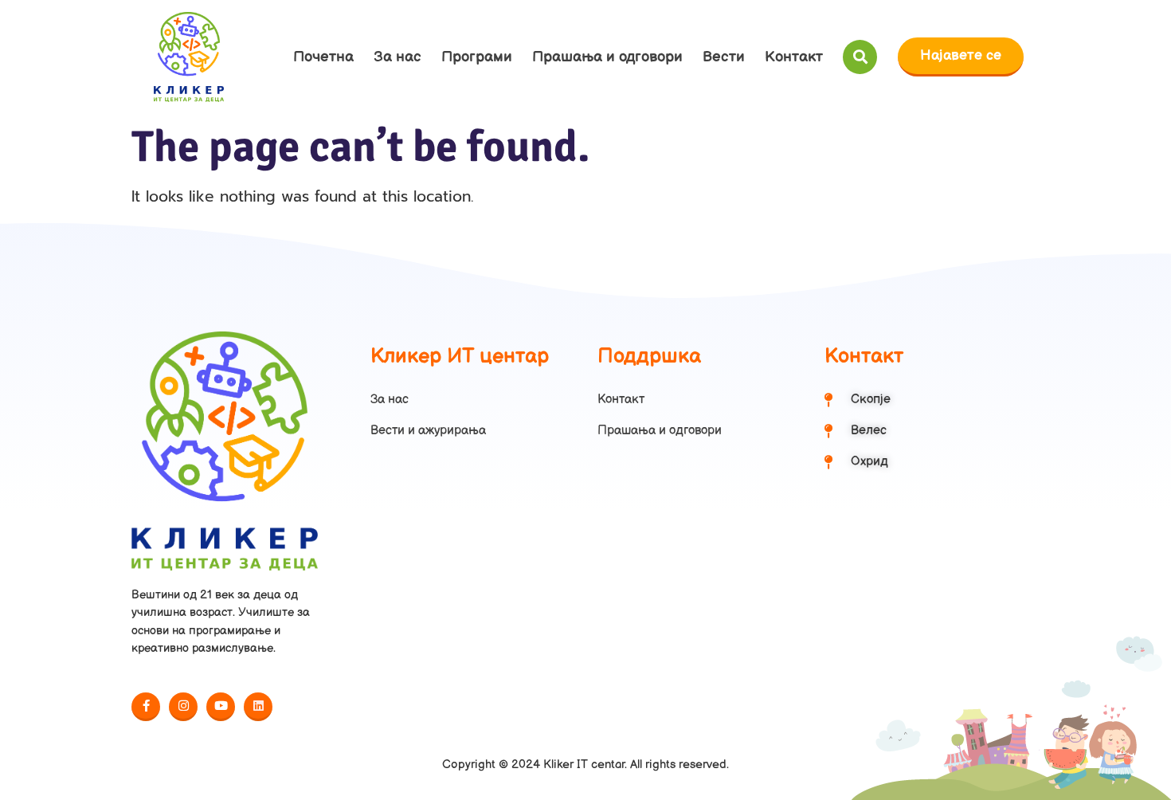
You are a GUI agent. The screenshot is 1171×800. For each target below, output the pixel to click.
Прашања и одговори (607, 57)
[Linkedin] (258, 706)
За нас (397, 57)
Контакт (794, 57)
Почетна (323, 57)
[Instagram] (183, 706)
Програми (476, 57)
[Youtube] (220, 706)
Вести (724, 57)
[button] (860, 57)
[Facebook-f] (145, 706)
